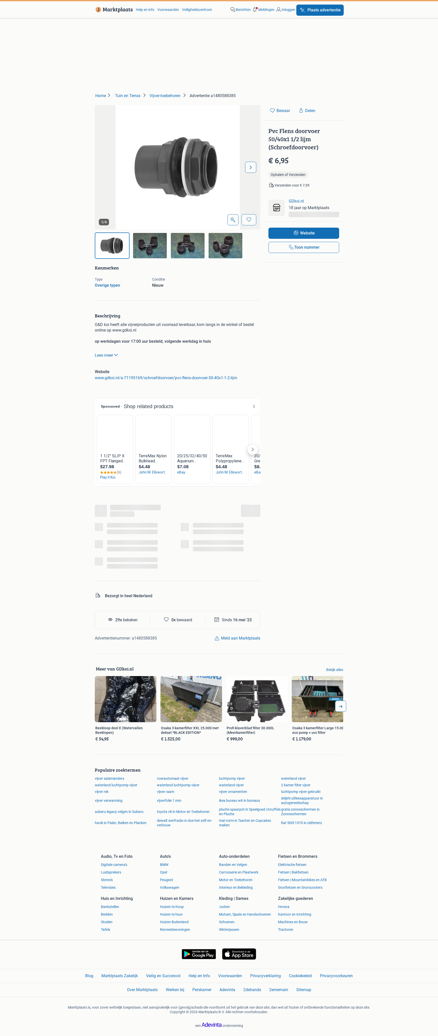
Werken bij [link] (175, 989)
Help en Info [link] (199, 975)
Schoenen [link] (226, 922)
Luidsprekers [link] (111, 872)
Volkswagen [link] (169, 887)
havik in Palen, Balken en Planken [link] (121, 823)
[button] (263, 10)
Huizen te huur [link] (171, 914)
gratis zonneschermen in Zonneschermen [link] (300, 811)
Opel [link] (163, 872)
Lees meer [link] (104, 355)
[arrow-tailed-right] (340, 706)
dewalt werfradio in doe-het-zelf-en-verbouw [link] (184, 823)
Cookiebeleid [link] (300, 975)
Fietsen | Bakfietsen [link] (293, 872)
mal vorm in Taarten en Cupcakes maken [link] (245, 823)
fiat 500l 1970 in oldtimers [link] (301, 823)
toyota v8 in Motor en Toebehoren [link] (183, 812)
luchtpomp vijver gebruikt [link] (301, 792)
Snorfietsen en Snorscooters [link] (300, 887)
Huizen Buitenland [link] (174, 922)
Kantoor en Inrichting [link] (294, 914)
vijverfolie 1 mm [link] (169, 800)
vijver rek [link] (101, 792)
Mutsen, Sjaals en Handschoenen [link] (245, 914)
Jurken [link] (224, 907)
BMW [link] (164, 865)
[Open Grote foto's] (233, 219)
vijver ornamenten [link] (233, 792)
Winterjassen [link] (229, 930)
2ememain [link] (278, 989)
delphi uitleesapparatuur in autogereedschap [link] (302, 800)
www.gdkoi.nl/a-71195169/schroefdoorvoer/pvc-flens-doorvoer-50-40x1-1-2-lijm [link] (166, 377)
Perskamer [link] (201, 989)
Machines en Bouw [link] (293, 922)
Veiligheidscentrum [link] (197, 10)
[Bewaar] (249, 219)
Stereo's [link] (107, 880)
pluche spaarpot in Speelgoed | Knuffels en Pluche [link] (250, 811)
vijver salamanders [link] (109, 778)
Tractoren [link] (285, 930)
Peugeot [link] (166, 880)
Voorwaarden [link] (168, 10)
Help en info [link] (145, 10)
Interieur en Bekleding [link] (236, 887)
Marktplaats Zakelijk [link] (119, 975)
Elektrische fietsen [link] (292, 865)
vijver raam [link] (165, 792)
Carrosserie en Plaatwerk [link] (238, 872)
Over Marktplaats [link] (142, 989)
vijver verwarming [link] (108, 800)
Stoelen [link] (107, 922)
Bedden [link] (107, 914)
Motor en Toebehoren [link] (235, 880)
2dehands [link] (252, 989)
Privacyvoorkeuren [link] (336, 975)
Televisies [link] (108, 887)
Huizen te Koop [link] (172, 907)
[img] (112, 245)
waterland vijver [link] (293, 778)
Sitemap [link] (303, 989)
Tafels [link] (105, 930)
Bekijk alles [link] (334, 670)
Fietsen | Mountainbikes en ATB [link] (302, 880)
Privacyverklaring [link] (265, 975)
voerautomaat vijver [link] (172, 778)
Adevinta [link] (227, 989)
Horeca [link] (283, 907)
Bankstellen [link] (110, 907)
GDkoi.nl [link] (296, 201)
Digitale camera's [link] (114, 865)
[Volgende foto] (250, 167)
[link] (113, 9)
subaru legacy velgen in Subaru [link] (119, 812)
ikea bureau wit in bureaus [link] (239, 800)
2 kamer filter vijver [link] (296, 785)
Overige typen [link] (107, 285)
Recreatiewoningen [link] (175, 930)
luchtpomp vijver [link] (232, 778)
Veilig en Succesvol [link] (163, 975)
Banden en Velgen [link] (233, 865)
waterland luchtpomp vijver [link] (116, 785)
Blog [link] (89, 975)
